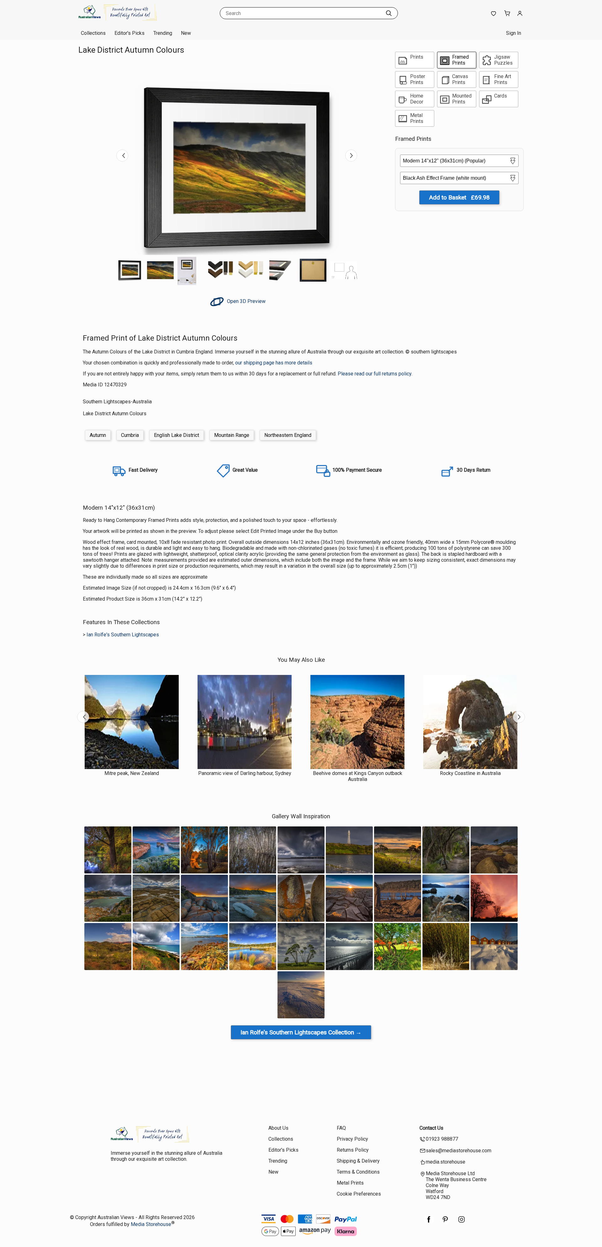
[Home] (117, 20)
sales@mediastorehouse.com (458, 1151)
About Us (278, 1128)
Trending (162, 33)
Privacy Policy (352, 1139)
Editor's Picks (129, 33)
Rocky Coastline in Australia (470, 773)
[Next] (351, 156)
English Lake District (176, 435)
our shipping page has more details (273, 363)
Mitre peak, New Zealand (131, 773)
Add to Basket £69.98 (459, 197)
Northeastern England (287, 435)
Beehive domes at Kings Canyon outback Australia (357, 776)
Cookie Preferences (359, 1194)
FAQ (341, 1128)
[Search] (389, 13)
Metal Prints (350, 1183)
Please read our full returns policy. (375, 374)
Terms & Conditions (358, 1172)
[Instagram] (462, 1223)
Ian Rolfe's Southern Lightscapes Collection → (301, 1032)
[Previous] (122, 156)
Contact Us (431, 1128)
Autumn (98, 435)
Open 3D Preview (246, 301)
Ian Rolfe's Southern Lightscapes (123, 635)
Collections (93, 33)
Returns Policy (353, 1150)
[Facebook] (429, 1223)
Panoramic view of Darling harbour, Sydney (244, 773)
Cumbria (130, 435)
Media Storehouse (151, 1224)
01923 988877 (442, 1139)
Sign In (513, 33)
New (186, 33)
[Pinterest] (445, 1223)
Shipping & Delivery (358, 1161)
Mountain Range (231, 435)
